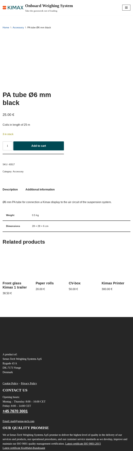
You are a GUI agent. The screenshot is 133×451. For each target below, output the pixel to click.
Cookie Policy (10, 383)
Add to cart (38, 145)
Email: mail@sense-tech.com (18, 421)
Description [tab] (10, 189)
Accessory (18, 27)
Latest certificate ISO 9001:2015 (83, 443)
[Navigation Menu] (126, 8)
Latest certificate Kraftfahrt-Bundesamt (24, 448)
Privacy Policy (29, 383)
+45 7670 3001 (15, 411)
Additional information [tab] (40, 189)
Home (6, 27)
